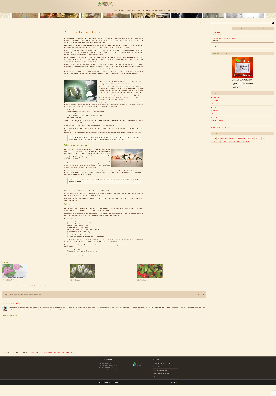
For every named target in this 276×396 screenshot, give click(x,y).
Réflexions (215, 107)
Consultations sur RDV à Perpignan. (103, 309)
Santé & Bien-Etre (217, 117)
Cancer (214, 138)
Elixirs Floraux (250, 138)
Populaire (222, 28)
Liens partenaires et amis (160, 370)
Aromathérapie (216, 97)
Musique (224, 141)
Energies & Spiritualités (218, 104)
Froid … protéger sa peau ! (8, 279)
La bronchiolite (217, 32)
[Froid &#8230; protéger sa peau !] (35, 271)
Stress (36, 285)
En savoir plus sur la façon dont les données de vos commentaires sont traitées (52, 352)
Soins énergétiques (146, 309)
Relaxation (21, 285)
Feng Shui (258, 138)
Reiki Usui (215, 110)
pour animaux (160, 309)
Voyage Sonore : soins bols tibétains (163, 363)
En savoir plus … (102, 374)
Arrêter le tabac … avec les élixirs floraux (224, 38)
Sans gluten (237, 141)
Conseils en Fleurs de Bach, (132, 309)
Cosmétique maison (223, 138)
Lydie (5, 285)
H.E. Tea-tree (73, 279)
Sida (243, 141)
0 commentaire (42, 285)
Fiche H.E (265, 138)
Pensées (32, 285)
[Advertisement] (242, 156)
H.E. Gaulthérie (140, 279)
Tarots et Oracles (217, 124)
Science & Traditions (217, 120)
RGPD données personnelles (161, 373)
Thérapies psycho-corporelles (220, 127)
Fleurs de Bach (216, 141)
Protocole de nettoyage (219, 44)
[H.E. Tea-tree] (103, 271)
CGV (154, 377)
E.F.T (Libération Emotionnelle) (237, 138)
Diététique (215, 100)
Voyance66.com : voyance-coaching (163, 366)
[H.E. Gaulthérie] (170, 271)
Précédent (196, 23)
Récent (242, 28)
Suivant (202, 23)
